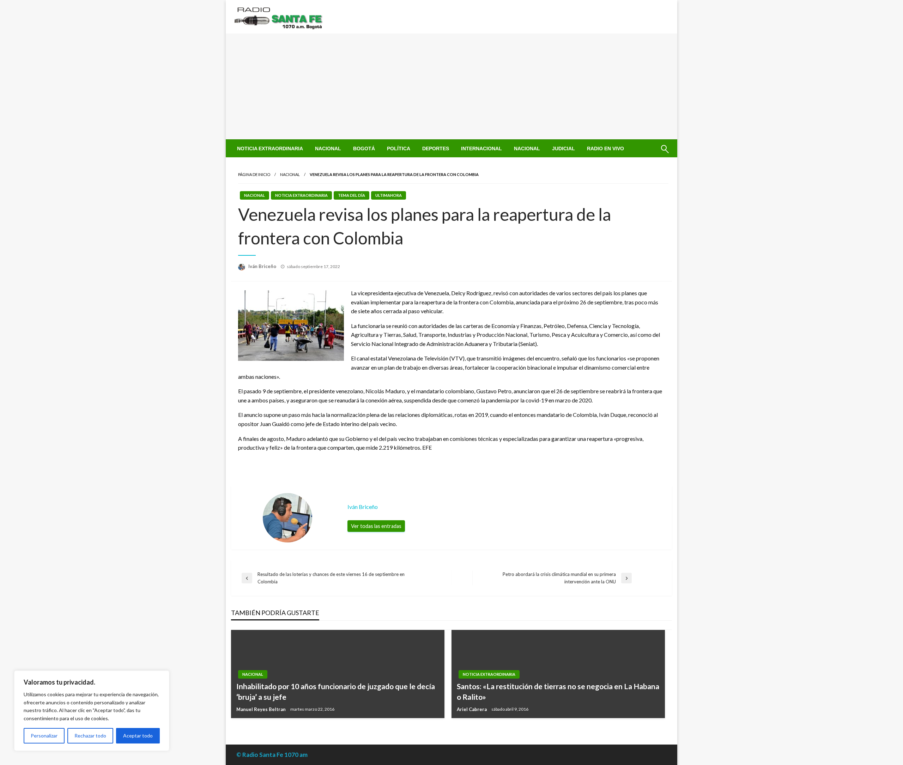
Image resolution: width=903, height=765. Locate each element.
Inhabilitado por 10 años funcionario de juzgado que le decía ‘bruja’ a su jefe (335, 691)
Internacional (481, 148)
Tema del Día (351, 195)
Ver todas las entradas (376, 526)
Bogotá (364, 148)
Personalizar (44, 736)
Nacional (328, 148)
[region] (91, 710)
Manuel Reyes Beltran (261, 709)
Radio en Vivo (605, 148)
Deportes (435, 148)
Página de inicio (254, 174)
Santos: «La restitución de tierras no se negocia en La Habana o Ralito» (558, 691)
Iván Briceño (262, 266)
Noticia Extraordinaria (270, 148)
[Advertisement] (451, 86)
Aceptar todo (138, 736)
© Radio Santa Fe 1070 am (272, 754)
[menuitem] (270, 148)
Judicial (563, 148)
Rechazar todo (90, 736)
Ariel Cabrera (472, 709)
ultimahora (388, 195)
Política (398, 148)
